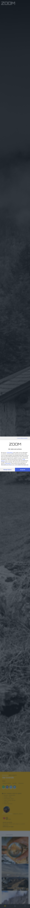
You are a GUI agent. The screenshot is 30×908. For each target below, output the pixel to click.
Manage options (7, 469)
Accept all (22, 469)
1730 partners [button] (10, 452)
